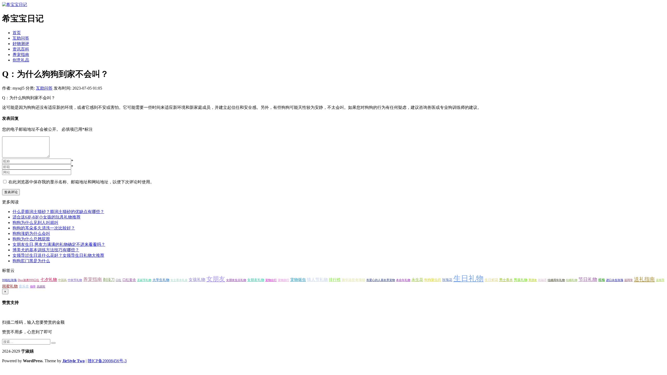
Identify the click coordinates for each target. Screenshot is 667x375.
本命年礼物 (403, 280)
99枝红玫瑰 (9, 280)
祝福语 (542, 280)
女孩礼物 (197, 279)
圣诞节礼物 (144, 280)
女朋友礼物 (255, 280)
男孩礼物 (520, 280)
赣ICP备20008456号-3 (107, 361)
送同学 (628, 280)
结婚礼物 (571, 280)
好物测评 (21, 43)
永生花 (417, 280)
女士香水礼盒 (179, 280)
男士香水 (506, 280)
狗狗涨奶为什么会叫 (31, 233)
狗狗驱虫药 (432, 280)
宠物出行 (271, 280)
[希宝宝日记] (14, 4)
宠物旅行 (283, 280)
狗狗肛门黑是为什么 (31, 261)
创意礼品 (21, 60)
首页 (17, 32)
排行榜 (335, 280)
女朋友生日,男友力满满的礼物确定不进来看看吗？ (59, 244)
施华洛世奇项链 (353, 280)
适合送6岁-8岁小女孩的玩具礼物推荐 (47, 217)
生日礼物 (468, 278)
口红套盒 (129, 280)
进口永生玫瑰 (614, 280)
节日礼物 (587, 279)
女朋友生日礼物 (236, 280)
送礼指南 (644, 279)
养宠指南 (21, 54)
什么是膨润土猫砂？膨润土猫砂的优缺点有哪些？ (58, 211)
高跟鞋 (41, 286)
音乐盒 (24, 286)
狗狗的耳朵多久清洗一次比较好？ (44, 228)
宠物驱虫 (298, 280)
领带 (33, 286)
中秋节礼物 (75, 280)
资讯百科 (21, 49)
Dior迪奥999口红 (28, 280)
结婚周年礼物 (556, 280)
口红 (118, 280)
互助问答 (21, 38)
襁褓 (601, 280)
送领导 (660, 280)
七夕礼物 (48, 279)
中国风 (62, 280)
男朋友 (532, 280)
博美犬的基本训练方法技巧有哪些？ (46, 250)
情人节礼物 (317, 279)
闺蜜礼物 (10, 286)
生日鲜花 (491, 280)
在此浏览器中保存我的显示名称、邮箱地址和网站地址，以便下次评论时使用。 (81, 182)
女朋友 (215, 279)
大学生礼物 (160, 280)
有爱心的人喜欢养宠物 (380, 280)
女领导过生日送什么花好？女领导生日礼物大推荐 (58, 255)
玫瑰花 (447, 280)
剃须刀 (109, 280)
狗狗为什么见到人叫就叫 (35, 222)
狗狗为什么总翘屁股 (31, 239)
